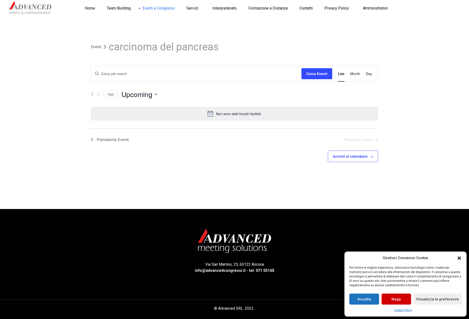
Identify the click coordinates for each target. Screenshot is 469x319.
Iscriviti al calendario (350, 156)
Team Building (119, 8)
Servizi (192, 8)
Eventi (96, 46)
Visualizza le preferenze (437, 299)
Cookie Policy (403, 310)
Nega (396, 299)
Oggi (110, 94)
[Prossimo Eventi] (98, 94)
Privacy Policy (336, 8)
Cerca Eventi (316, 73)
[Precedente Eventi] (92, 94)
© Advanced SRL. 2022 (234, 308)
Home (90, 8)
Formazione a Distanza (268, 8)
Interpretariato (225, 8)
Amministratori (375, 8)
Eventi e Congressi (158, 8)
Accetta (364, 299)
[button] (459, 257)
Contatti (306, 8)
